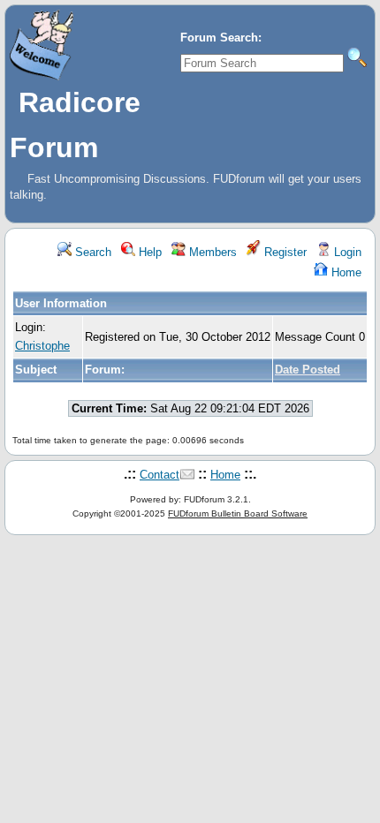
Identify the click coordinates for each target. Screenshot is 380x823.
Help (148, 252)
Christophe (42, 345)
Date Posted (307, 369)
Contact (159, 474)
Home (344, 272)
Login (346, 252)
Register (284, 252)
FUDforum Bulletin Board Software (238, 513)
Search (91, 252)
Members (211, 252)
